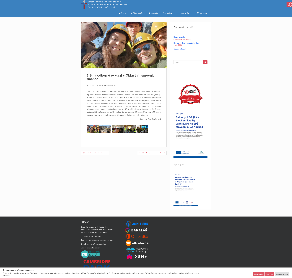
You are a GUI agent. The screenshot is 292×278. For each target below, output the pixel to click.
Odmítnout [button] (269, 274)
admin (101, 85)
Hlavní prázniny (179, 37)
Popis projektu (178, 165)
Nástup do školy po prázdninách (186, 43)
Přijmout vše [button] (258, 274)
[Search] (205, 62)
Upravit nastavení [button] (282, 274)
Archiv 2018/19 (111, 85)
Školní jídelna (168, 13)
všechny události (179, 49)
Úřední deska (202, 13)
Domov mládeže (185, 13)
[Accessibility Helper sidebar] (289, 4)
